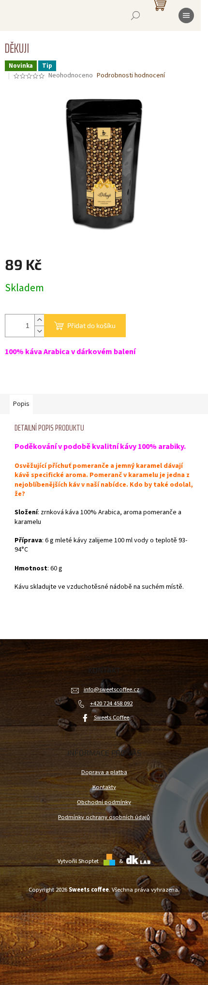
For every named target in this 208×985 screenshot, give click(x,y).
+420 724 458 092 (111, 703)
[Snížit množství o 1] (39, 331)
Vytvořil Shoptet (78, 861)
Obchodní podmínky (104, 802)
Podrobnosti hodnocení (131, 75)
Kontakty (104, 787)
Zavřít (55, 380)
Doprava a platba (104, 772)
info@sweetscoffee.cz (111, 689)
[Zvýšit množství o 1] (39, 320)
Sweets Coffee (111, 717)
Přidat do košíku (91, 325)
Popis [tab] (21, 404)
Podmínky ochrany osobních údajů (104, 817)
